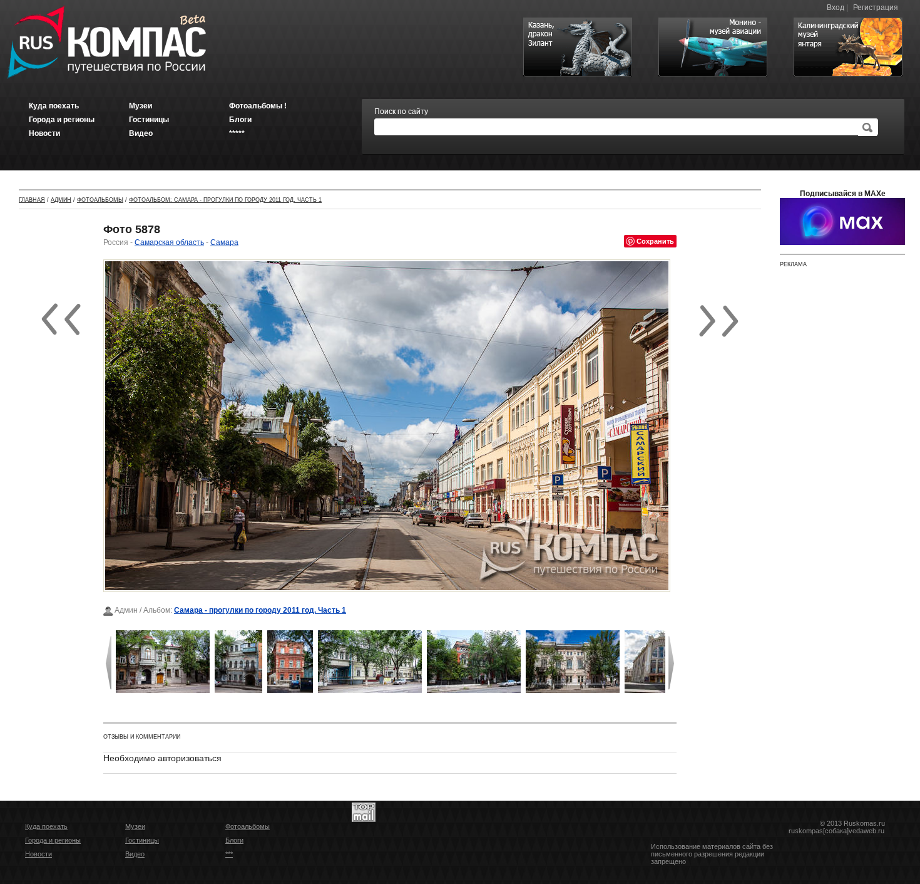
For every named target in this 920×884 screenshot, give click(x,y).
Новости (38, 854)
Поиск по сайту (401, 111)
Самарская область (169, 242)
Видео (135, 854)
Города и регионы (53, 840)
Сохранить (655, 241)
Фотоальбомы (100, 200)
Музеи (135, 826)
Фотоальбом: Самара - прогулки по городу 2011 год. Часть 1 (225, 200)
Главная (32, 200)
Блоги (234, 840)
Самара (224, 242)
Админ (61, 200)
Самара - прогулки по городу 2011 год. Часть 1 (260, 610)
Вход (835, 7)
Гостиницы (142, 840)
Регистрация (875, 7)
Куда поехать (46, 826)
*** (229, 854)
